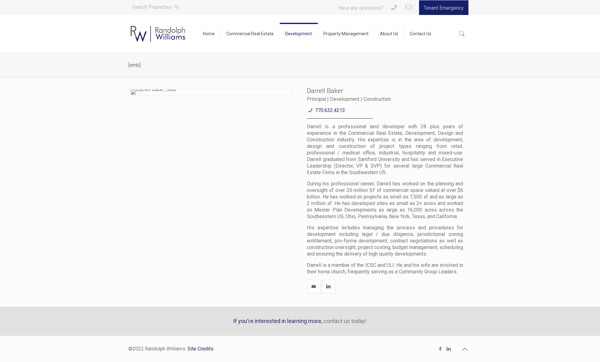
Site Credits (200, 349)
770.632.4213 (330, 110)
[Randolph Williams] (158, 33)
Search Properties (152, 7)
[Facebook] (440, 349)
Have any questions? (361, 8)
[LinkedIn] (449, 349)
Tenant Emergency (444, 8)
